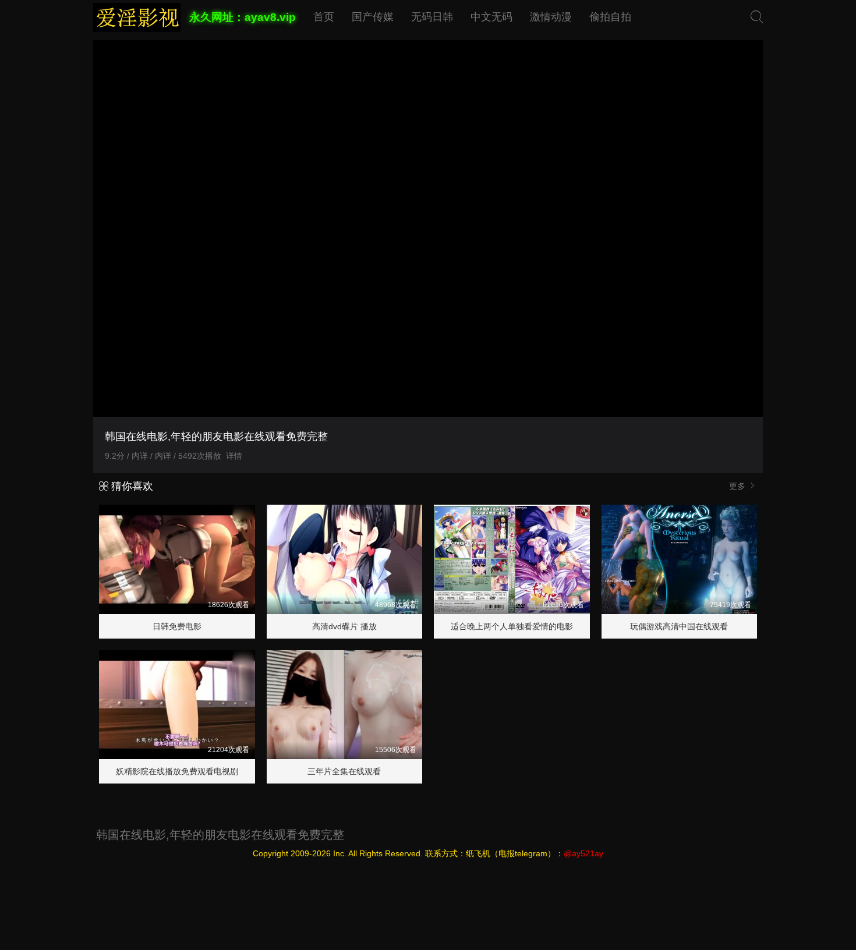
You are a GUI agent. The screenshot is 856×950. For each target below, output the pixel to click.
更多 (738, 486)
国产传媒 (373, 17)
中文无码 (491, 17)
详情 (234, 455)
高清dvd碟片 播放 (344, 626)
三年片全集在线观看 (344, 771)
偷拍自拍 (610, 17)
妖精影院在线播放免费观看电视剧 (177, 771)
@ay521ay (583, 853)
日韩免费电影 (177, 626)
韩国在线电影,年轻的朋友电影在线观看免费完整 (220, 834)
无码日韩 (432, 17)
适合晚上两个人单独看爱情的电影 (512, 626)
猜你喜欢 (130, 486)
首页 (323, 17)
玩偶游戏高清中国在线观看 (679, 626)
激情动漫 (551, 17)
